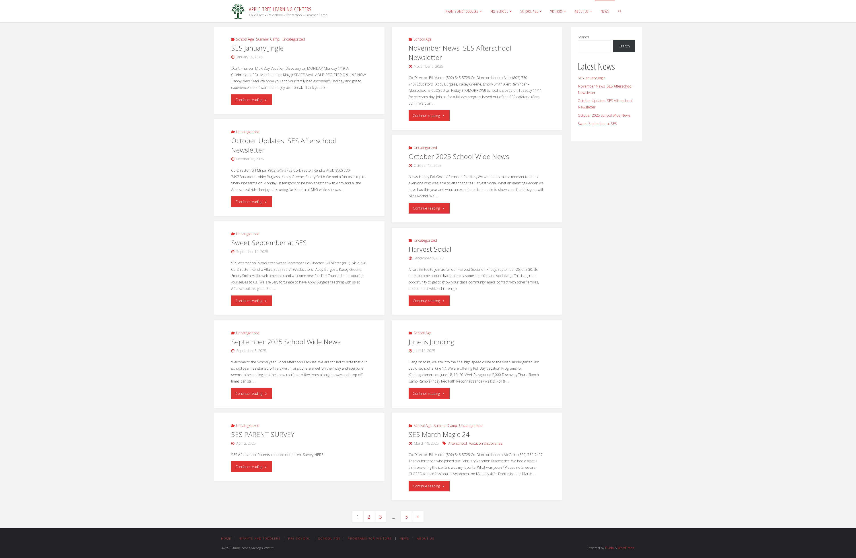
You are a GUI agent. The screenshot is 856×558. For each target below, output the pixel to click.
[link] (620, 11)
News (404, 538)
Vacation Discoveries (485, 443)
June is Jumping (431, 341)
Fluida (609, 548)
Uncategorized (293, 39)
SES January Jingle (257, 48)
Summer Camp (267, 39)
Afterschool (457, 443)
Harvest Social (430, 249)
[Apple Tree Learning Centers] (238, 11)
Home (226, 538)
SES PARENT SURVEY (262, 434)
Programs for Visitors (370, 538)
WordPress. (626, 548)
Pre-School (299, 538)
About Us (425, 538)
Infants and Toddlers (260, 538)
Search (583, 37)
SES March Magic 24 (439, 434)
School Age (245, 39)
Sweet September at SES (269, 242)
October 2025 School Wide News (459, 156)
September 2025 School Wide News (285, 341)
